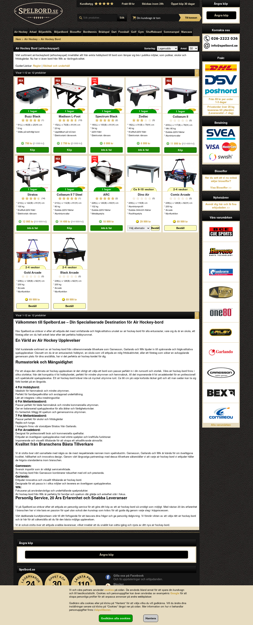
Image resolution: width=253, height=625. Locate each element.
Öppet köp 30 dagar (183, 4)
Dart (113, 31)
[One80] (221, 312)
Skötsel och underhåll (56, 66)
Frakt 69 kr (128, 4)
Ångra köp (221, 15)
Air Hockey (20, 31)
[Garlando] (221, 352)
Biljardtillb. (45, 31)
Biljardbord (61, 31)
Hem (18, 39)
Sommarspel (171, 31)
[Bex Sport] (221, 393)
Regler (37, 66)
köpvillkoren (102, 610)
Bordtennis (90, 31)
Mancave (186, 31)
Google (174, 593)
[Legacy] (221, 292)
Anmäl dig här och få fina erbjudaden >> (220, 205)
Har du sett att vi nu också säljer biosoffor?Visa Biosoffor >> (221, 183)
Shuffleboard (154, 31)
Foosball (123, 31)
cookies (109, 590)
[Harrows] (221, 252)
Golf (133, 31)
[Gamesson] (221, 373)
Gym (141, 31)
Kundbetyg (87, 4)
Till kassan (191, 17)
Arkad (33, 31)
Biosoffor (75, 31)
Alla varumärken (221, 425)
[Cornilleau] (221, 413)
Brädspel (104, 31)
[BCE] (221, 232)
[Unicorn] (221, 272)
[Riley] (221, 332)
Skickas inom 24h (153, 4)
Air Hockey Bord (51, 39)
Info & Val (106, 150)
